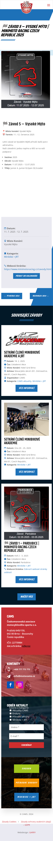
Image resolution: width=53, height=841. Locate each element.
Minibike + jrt (26, 797)
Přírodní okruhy (20, 716)
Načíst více (26, 597)
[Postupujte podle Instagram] (19, 684)
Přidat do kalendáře (26, 276)
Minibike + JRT (11, 256)
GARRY (32, 832)
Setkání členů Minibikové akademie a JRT (22, 354)
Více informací (26, 388)
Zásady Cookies (9, 821)
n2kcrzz (26, 646)
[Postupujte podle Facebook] (10, 684)
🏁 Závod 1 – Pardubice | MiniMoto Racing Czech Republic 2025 (21, 547)
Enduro (16, 713)
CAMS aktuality (24, 381)
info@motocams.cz (24, 676)
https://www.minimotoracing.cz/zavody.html (27, 269)
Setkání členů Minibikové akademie (22, 441)
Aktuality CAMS (20, 710)
